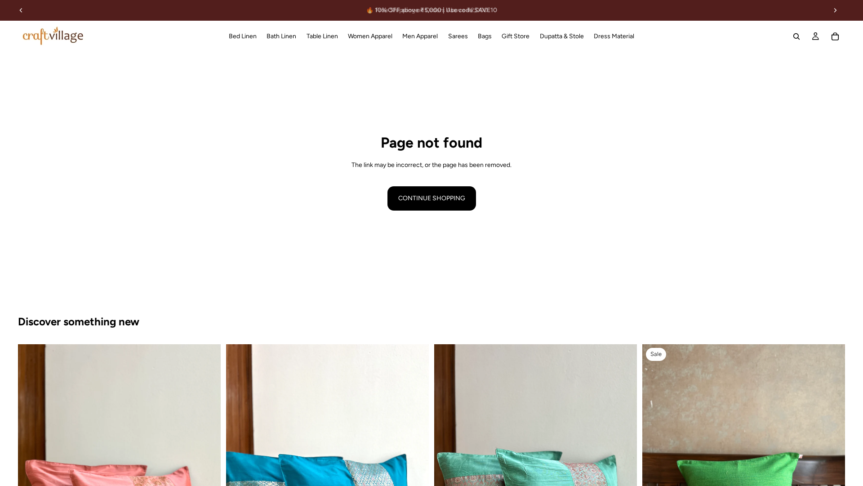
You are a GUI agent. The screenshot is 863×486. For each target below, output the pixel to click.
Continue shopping (431, 198)
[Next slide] (835, 10)
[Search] (796, 36)
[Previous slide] (21, 10)
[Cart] (835, 36)
